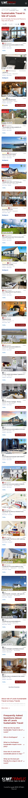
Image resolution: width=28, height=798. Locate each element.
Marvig (9, 624)
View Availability (20, 50)
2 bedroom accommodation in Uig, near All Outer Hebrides (12, 567)
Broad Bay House (7, 209)
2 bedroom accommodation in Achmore (11, 347)
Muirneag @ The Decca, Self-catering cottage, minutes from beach (13, 539)
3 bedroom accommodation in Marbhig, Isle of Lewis (11, 622)
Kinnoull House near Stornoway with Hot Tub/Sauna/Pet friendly (13, 237)
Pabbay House (6, 319)
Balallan (9, 185)
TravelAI (12, 787)
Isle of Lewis (9, 47)
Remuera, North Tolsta (9, 154)
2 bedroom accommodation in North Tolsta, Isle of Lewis (13, 484)
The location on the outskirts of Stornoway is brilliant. (11, 128)
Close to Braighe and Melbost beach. (13, 649)
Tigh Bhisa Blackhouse (9, 99)
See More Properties (14, 687)
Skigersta (10, 596)
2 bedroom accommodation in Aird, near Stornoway (12, 45)
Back (9, 212)
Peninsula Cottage (7, 264)
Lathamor (5, 72)
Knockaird (10, 514)
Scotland (4, 47)
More (23, 24)
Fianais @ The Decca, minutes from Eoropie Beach (12, 512)
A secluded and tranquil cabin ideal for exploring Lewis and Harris (13, 457)
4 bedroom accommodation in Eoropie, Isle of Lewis (14, 430)
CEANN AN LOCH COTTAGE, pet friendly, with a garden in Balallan (12, 182)
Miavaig (9, 569)
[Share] (25, 9)
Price (10, 24)
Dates (4, 24)
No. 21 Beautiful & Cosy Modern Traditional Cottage (11, 292)
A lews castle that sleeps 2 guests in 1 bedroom (13, 375)
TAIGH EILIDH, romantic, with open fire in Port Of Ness (13, 594)
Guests (16, 24)
